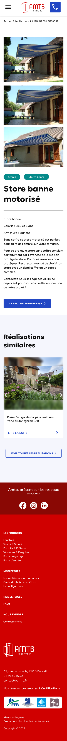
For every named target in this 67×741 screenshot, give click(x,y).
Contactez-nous (15, 279)
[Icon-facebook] (22, 505)
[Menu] (8, 7)
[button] (6, 395)
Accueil (8, 21)
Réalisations (22, 21)
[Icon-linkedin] (44, 505)
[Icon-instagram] (33, 505)
